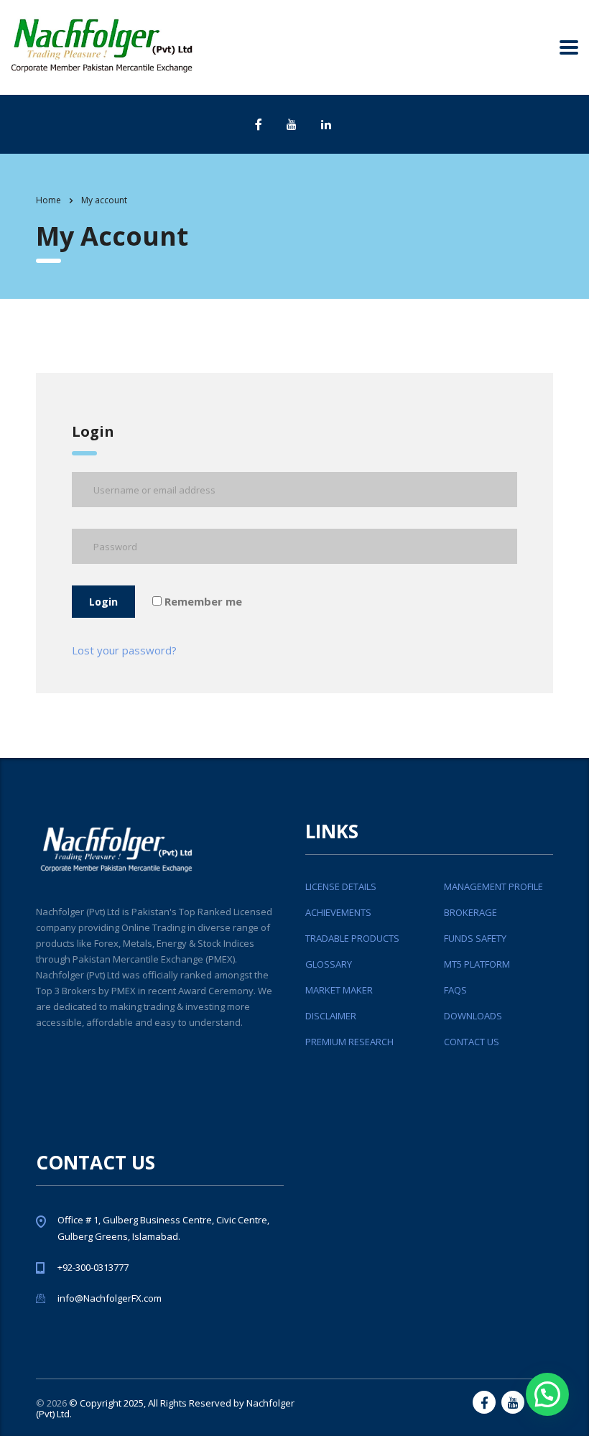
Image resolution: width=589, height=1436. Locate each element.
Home (48, 200)
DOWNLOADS (473, 1016)
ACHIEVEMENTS (338, 912)
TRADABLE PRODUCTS (352, 938)
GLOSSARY (328, 964)
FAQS (455, 990)
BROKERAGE (470, 912)
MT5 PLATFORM (477, 964)
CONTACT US (471, 1041)
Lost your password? (124, 650)
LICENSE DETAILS (340, 886)
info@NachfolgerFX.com (109, 1298)
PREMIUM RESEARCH (349, 1041)
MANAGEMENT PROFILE (493, 886)
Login (103, 601)
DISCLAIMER (330, 1016)
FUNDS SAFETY (475, 938)
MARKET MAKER (339, 990)
